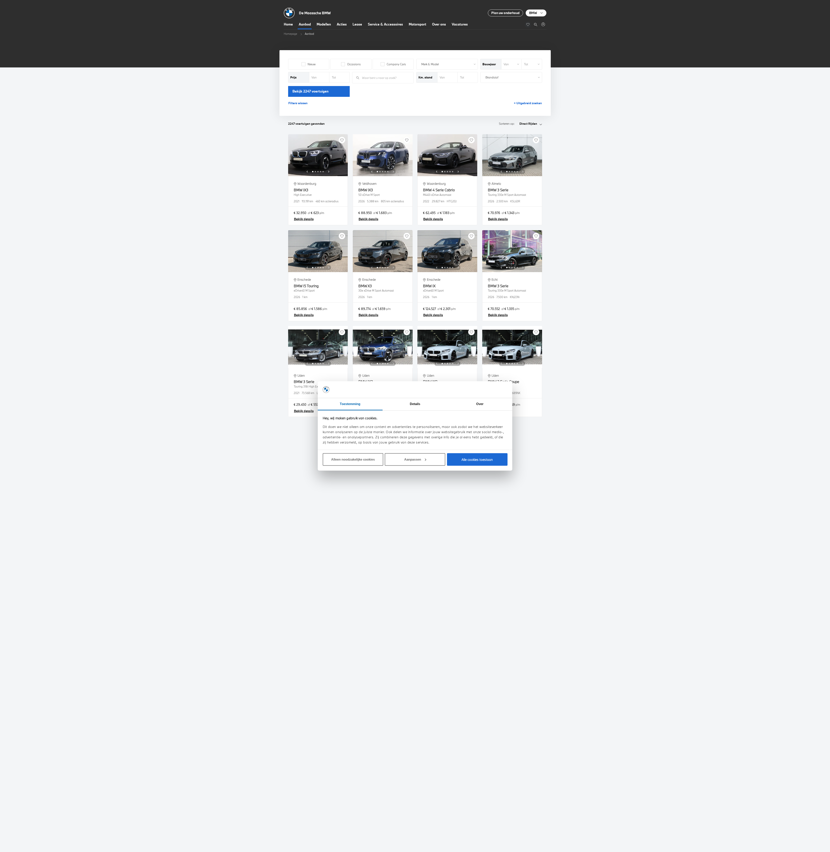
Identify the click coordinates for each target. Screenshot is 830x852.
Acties (342, 24)
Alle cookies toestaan (477, 459)
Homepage (290, 33)
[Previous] (307, 171)
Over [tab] (480, 404)
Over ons (439, 24)
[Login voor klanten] (543, 24)
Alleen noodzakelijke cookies (353, 459)
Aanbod (305, 24)
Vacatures (460, 24)
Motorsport (417, 24)
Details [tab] (415, 404)
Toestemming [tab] (350, 404)
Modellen (324, 24)
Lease (357, 24)
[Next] (328, 171)
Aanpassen (412, 459)
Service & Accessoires (385, 24)
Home (288, 24)
